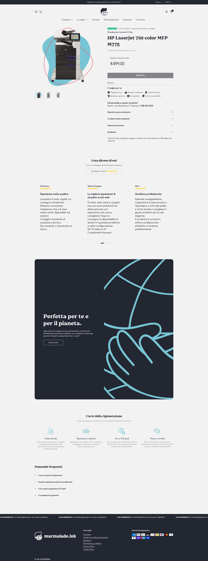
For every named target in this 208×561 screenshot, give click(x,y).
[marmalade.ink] (104, 12)
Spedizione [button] (111, 132)
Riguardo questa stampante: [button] (119, 112)
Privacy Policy (88, 546)
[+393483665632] (41, 11)
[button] (36, 11)
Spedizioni (87, 540)
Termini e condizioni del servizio (95, 537)
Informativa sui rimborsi (92, 543)
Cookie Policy (88, 549)
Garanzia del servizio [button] (115, 125)
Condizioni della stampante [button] (118, 119)
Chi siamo (87, 535)
